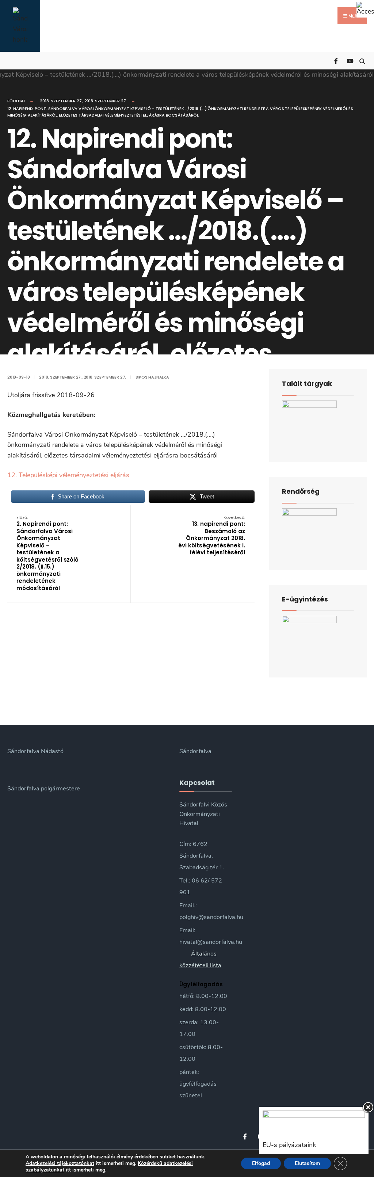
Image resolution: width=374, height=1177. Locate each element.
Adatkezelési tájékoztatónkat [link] (60, 1163)
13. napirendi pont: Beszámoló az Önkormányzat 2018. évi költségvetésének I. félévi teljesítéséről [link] (211, 536)
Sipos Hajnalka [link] (152, 377)
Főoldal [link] (16, 101)
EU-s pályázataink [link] (289, 1144)
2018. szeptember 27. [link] (61, 101)
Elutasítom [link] (307, 1163)
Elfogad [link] (261, 1163)
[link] (365, 9)
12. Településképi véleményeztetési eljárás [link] (68, 475)
